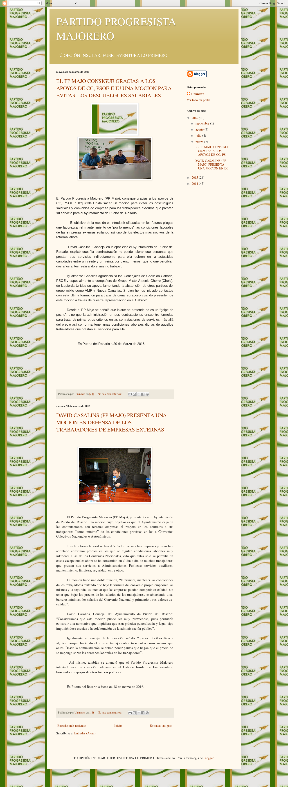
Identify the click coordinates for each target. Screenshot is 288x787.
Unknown (197, 94)
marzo (200, 142)
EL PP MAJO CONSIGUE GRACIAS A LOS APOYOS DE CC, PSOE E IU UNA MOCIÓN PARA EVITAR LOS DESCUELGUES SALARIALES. (114, 88)
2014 (195, 183)
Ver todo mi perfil (198, 100)
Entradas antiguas (161, 725)
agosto (200, 129)
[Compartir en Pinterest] (147, 394)
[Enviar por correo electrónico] (130, 394)
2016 (195, 118)
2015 (195, 177)
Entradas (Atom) (85, 733)
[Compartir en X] (138, 394)
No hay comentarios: (110, 394)
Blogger (209, 758)
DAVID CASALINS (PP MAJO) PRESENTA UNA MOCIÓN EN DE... (213, 164)
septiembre (203, 123)
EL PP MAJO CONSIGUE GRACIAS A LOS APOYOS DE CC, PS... (212, 151)
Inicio (118, 725)
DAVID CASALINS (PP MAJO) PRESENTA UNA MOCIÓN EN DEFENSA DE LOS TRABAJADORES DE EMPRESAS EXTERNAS (111, 422)
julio (199, 135)
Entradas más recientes (71, 725)
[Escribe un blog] (134, 394)
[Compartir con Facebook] (143, 394)
